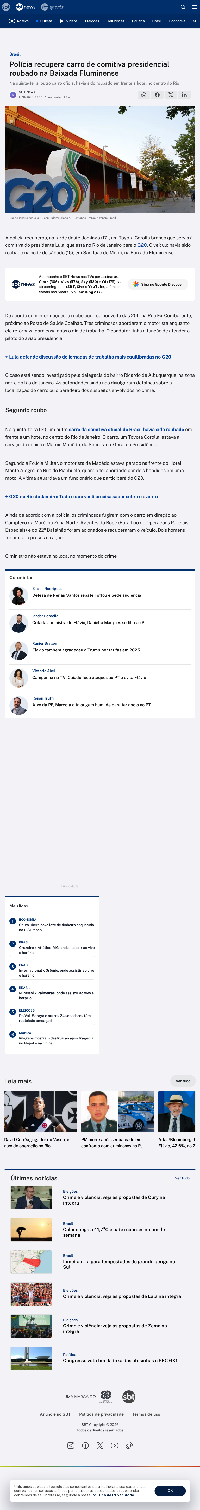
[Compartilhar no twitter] (171, 95)
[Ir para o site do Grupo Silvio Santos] (91, 1396)
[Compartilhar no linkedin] (184, 95)
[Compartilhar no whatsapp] (144, 95)
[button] (40, 1125)
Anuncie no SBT (55, 1414)
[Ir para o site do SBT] (128, 1396)
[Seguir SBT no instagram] (71, 1445)
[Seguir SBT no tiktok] (129, 1445)
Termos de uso (146, 1414)
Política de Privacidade (112, 1495)
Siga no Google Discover (162, 284)
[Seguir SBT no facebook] (85, 1445)
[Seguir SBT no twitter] (100, 1445)
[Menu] (194, 7)
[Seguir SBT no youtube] (114, 1445)
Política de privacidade (101, 1414)
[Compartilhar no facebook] (157, 95)
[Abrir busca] (183, 7)
